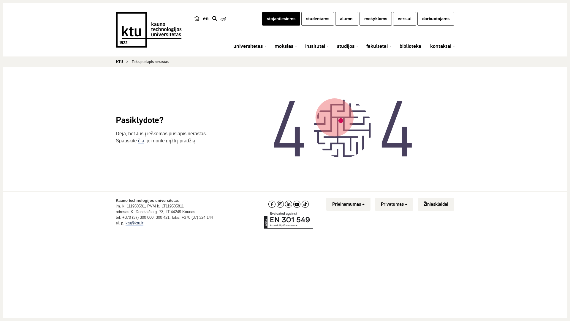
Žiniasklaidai (436, 204)
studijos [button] (345, 46)
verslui (404, 19)
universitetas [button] (248, 46)
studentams (317, 19)
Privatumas (392, 204)
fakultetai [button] (377, 46)
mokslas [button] (284, 46)
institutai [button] (315, 46)
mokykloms (375, 19)
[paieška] (214, 18)
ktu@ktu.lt (134, 223)
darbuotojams (435, 19)
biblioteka (410, 46)
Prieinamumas (346, 204)
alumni (347, 19)
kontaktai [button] (440, 46)
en (206, 18)
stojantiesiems (281, 19)
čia (141, 140)
